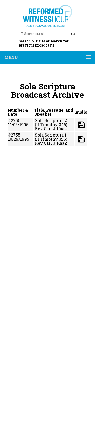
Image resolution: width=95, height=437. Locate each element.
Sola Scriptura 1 (50, 135)
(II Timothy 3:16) (51, 124)
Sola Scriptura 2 (51, 120)
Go (73, 33)
